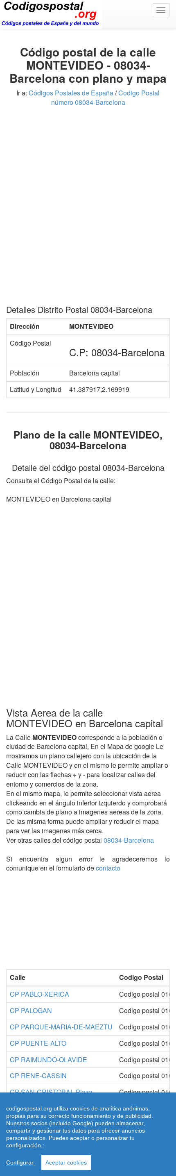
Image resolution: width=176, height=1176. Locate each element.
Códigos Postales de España (71, 92)
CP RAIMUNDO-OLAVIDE (48, 1059)
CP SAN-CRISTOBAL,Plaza (51, 1092)
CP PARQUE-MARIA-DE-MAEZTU (61, 1026)
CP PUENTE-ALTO (38, 1043)
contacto (108, 868)
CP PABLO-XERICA (39, 994)
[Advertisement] (88, 209)
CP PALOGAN (31, 1010)
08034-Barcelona (129, 840)
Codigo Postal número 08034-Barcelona (105, 97)
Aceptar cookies (66, 1162)
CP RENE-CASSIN (38, 1075)
